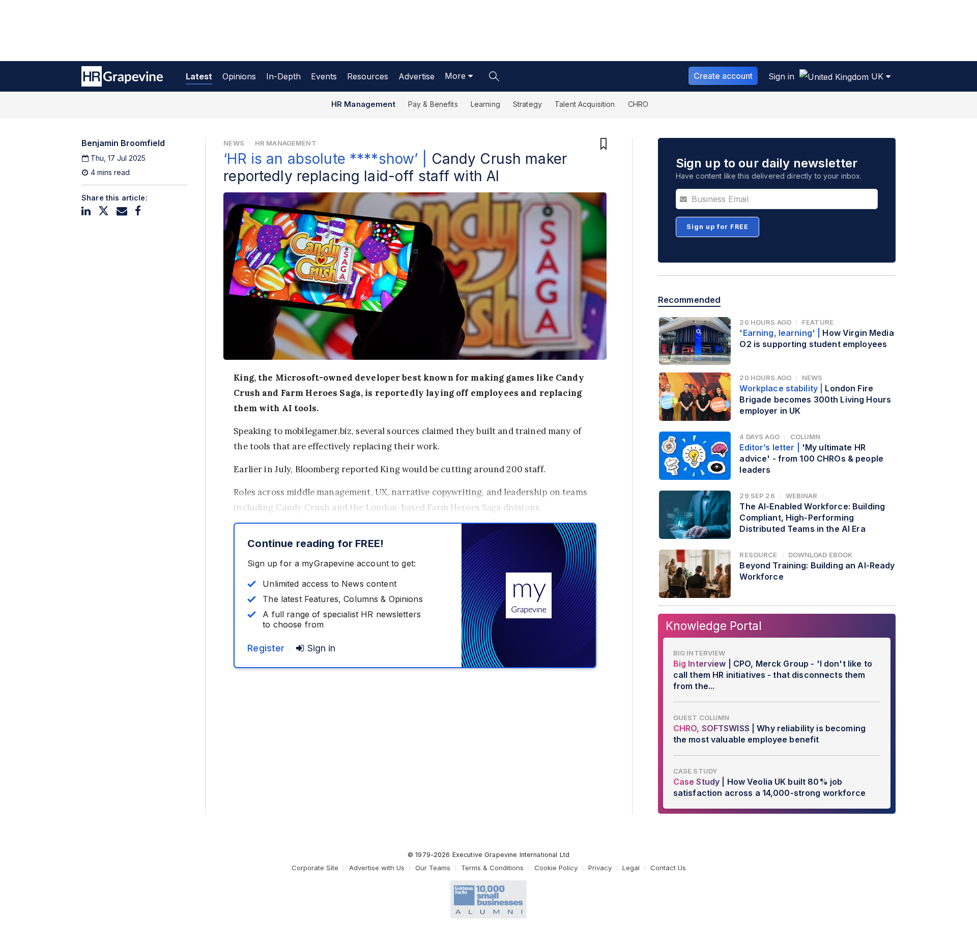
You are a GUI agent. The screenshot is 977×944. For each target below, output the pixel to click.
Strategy (527, 104)
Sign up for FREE (717, 227)
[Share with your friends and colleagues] (122, 211)
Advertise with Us (377, 868)
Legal (631, 868)
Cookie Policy (556, 868)
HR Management (363, 104)
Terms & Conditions (492, 868)
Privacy (600, 868)
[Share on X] (103, 211)
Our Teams (432, 868)
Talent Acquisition (585, 104)
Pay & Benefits (433, 104)
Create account (723, 76)
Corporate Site (315, 868)
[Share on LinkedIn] (86, 211)
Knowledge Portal (714, 626)
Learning (485, 104)
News (233, 143)
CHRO (638, 104)
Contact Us (668, 868)
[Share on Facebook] (138, 211)
